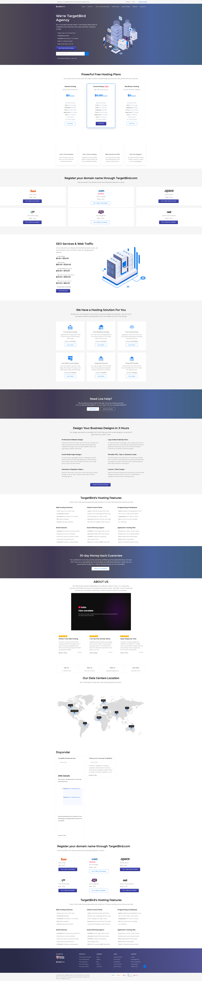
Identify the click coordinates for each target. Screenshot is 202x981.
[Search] (87, 54)
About (97, 957)
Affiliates (135, 6)
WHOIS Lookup (117, 966)
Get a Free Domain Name (103, 6)
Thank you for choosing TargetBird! (100, 758)
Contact (133, 957)
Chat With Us (93, 409)
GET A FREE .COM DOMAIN (100, 203)
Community (99, 966)
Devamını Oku (62, 835)
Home (83, 6)
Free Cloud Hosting (83, 964)
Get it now (101, 123)
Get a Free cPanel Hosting (66, 48)
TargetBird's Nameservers (67, 758)
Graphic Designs (125, 6)
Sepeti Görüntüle (142, 2)
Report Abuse (117, 961)
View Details (70, 345)
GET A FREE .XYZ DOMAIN (100, 222)
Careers (98, 964)
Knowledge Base (135, 959)
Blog (97, 961)
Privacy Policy (117, 959)
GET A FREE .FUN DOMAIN (32, 201)
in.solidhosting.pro (74, 788)
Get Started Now (63, 290)
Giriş (133, 1)
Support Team (134, 966)
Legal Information (118, 957)
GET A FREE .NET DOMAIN (168, 222)
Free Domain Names (84, 966)
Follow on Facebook (135, 961)
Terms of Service (118, 964)
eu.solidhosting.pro (74, 797)
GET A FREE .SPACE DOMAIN (168, 201)
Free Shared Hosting (84, 959)
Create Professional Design (100, 484)
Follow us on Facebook (100, 568)
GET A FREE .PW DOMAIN (32, 222)
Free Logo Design (83, 961)
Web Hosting (115, 6)
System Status (134, 964)
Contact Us (143, 6)
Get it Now (70, 123)
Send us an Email (108, 409)
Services (90, 6)
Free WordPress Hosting (85, 957)
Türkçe (128, 1)
